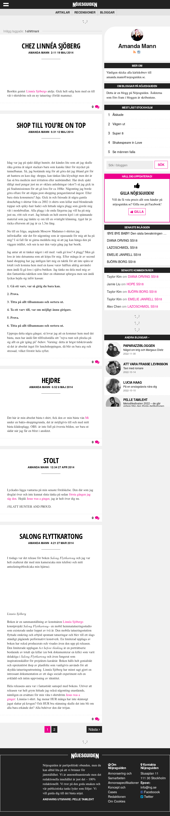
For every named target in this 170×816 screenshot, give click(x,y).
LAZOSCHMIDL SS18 (122, 247)
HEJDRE (51, 380)
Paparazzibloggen (139, 345)
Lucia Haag (132, 382)
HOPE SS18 (135, 284)
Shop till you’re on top (51, 125)
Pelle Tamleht (135, 399)
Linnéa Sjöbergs (36, 91)
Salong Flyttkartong (51, 536)
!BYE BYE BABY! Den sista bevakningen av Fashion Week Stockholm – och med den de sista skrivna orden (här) (138, 233)
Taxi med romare (133, 368)
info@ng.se (148, 787)
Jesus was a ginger (38, 498)
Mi (87, 418)
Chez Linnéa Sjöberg (51, 46)
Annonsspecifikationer (123, 782)
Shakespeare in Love (127, 142)
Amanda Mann (38, 52)
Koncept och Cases (117, 789)
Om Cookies (116, 801)
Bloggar (107, 12)
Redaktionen (117, 796)
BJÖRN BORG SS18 (121, 261)
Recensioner (84, 12)
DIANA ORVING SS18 (122, 240)
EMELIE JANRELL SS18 (124, 254)
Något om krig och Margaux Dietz (143, 349)
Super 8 (118, 133)
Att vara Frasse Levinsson (145, 363)
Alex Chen (114, 306)
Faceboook (151, 792)
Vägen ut (118, 124)
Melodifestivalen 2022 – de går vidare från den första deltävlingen (143, 404)
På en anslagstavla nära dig (140, 386)
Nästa (94, 729)
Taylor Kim (114, 276)
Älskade (118, 114)
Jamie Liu (113, 284)
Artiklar (62, 12)
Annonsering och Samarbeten (120, 775)
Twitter (148, 796)
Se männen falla (123, 152)
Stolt (51, 460)
